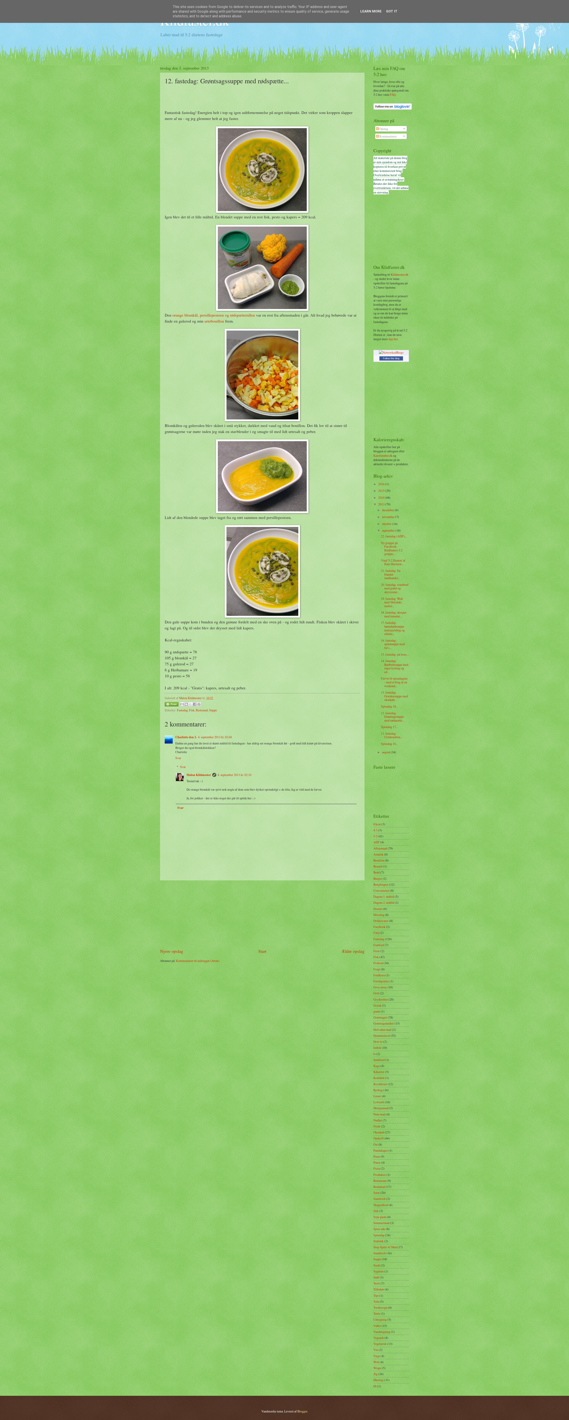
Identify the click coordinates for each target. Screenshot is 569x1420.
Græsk (377, 1005)
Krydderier (380, 1084)
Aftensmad (380, 848)
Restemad (202, 710)
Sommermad (381, 1223)
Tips (376, 1295)
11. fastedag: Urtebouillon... (391, 735)
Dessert (378, 909)
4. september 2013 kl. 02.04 (215, 737)
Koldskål (379, 1078)
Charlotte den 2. (186, 737)
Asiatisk (378, 854)
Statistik (378, 1241)
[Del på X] (190, 704)
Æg (375, 1374)
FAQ (393, 94)
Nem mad (379, 1114)
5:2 (375, 836)
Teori (376, 1283)
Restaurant (380, 1181)
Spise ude (379, 1229)
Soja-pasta (379, 1217)
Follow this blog (391, 358)
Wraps (377, 1368)
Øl (375, 1386)
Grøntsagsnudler (383, 1023)
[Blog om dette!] (186, 704)
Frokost (378, 963)
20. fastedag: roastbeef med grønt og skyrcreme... (395, 588)
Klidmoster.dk (399, 274)
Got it (391, 11)
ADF (376, 842)
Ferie (376, 951)
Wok (376, 1362)
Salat (376, 1193)
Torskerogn (380, 1307)
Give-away (380, 987)
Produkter (379, 1175)
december (388, 510)
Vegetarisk (380, 1344)
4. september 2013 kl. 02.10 (234, 775)
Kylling (378, 1090)
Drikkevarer (381, 921)
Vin (375, 1350)
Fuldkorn (379, 975)
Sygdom (378, 1271)
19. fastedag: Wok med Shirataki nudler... (392, 602)
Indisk (377, 1047)
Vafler (377, 1326)
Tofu (376, 1301)
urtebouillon (214, 321)
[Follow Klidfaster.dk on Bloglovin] (392, 108)
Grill (376, 993)
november (388, 517)
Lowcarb (378, 1102)
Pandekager (380, 1150)
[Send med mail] (182, 704)
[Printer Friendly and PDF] (171, 705)
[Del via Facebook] (194, 704)
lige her (393, 339)
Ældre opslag (353, 951)
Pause (377, 1162)
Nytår (377, 1126)
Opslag (383, 129)
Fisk (191, 710)
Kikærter (379, 1072)
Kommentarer (388, 136)
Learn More (371, 11)
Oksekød (378, 1132)
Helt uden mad (382, 1029)
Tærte (376, 1313)
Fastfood (378, 945)
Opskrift (378, 1138)
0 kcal (377, 824)
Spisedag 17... (389, 727)
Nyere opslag (171, 951)
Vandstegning (381, 1332)
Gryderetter (380, 999)
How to (378, 1041)
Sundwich (379, 1253)
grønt (376, 1011)
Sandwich (379, 1199)
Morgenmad (381, 1108)
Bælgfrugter (381, 884)
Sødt (376, 1277)
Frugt (376, 969)
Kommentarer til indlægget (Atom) (198, 961)
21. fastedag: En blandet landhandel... (391, 574)
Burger (377, 878)
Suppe (213, 710)
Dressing (378, 915)
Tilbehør (378, 1289)
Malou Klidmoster (198, 775)
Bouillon (378, 860)
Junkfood (379, 1060)
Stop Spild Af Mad (385, 1247)
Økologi (378, 1380)
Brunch (378, 866)
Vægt (376, 1356)
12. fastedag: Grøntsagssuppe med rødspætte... (392, 716)
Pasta (376, 1156)
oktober (387, 524)
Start (262, 951)
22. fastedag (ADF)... (394, 536)
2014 (381, 497)
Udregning (380, 1319)
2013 (381, 504)
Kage (376, 1066)
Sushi (376, 1265)
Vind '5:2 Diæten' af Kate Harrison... (393, 562)
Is (374, 1054)
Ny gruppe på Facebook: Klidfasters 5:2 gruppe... (392, 548)
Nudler (377, 1120)
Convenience (381, 890)
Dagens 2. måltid (383, 902)
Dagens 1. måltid (383, 896)
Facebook (379, 927)
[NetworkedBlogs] (391, 352)
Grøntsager (380, 1017)
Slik (376, 1211)
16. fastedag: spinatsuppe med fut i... (393, 644)
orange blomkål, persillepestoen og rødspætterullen (213, 315)
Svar (178, 758)
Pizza (376, 1168)
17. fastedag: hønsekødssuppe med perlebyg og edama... (393, 628)
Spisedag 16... (389, 744)
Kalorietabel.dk (383, 455)
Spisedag (379, 1235)
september (388, 530)
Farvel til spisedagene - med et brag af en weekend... (394, 682)
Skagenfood (380, 1205)
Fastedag (182, 710)
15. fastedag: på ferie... (395, 654)
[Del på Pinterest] (199, 704)
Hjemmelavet (381, 1035)
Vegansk (378, 1338)
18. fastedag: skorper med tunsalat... (394, 614)
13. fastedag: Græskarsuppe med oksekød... (394, 696)
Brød (376, 872)
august (386, 752)
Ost (375, 1144)
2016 (381, 484)
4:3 (375, 830)
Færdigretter (381, 981)
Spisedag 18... (389, 706)
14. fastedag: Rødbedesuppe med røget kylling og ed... (394, 666)
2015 (381, 491)
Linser (377, 1096)
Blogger (302, 1411)
